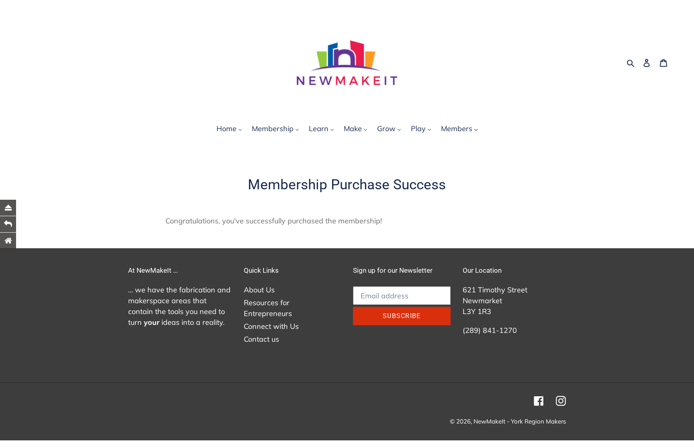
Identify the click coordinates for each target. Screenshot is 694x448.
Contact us (261, 339)
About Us (259, 289)
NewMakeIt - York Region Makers (520, 421)
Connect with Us (271, 326)
